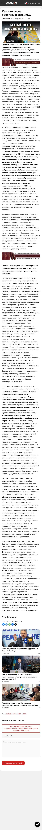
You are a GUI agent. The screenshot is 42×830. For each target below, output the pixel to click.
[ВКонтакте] (3, 624)
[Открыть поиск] (39, 3)
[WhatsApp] (9, 624)
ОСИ (24, 714)
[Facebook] (12, 624)
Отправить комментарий (13, 763)
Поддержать (32, 3)
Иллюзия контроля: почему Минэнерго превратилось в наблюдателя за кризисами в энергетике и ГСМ (19, 677)
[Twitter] (15, 624)
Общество (6, 19)
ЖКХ (14, 714)
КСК (19, 714)
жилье (8, 714)
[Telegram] (6, 624)
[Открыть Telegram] (37, 824)
